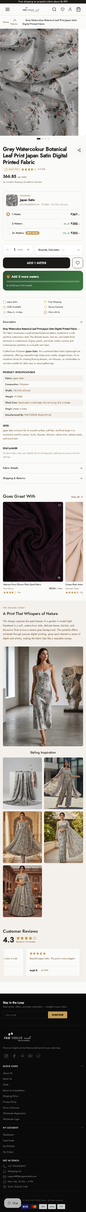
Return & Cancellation (14, 1090)
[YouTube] (30, 1056)
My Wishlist (9, 1146)
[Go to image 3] (45, 138)
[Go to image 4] (48, 138)
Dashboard (8, 1134)
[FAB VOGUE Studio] (31, 9)
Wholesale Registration (14, 1113)
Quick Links (10, 1066)
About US (7, 1073)
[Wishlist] (62, 9)
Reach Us (7, 1078)
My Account (10, 1127)
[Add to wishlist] (77, 262)
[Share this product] (79, 150)
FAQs (6, 1084)
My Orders (8, 1152)
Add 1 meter (36, 263)
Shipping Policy (10, 1096)
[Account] (70, 9)
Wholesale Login (11, 1119)
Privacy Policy (9, 1102)
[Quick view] (59, 578)
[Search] (54, 9)
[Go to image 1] (38, 138)
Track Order (8, 1140)
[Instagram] (6, 1056)
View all (75, 497)
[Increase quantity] (28, 249)
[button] (63, 250)
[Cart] (78, 9)
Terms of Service (11, 1107)
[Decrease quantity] (7, 249)
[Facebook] (14, 1056)
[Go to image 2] (42, 138)
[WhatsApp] (38, 1056)
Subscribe (58, 1014)
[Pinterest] (22, 1056)
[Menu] (7, 9)
